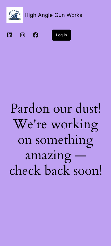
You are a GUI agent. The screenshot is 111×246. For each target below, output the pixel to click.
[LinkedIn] (9, 35)
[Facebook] (35, 35)
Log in (61, 35)
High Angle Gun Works (53, 15)
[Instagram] (22, 35)
